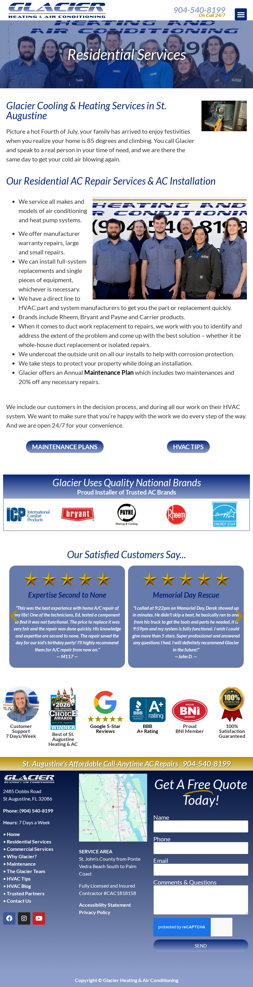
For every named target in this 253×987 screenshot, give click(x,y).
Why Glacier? (22, 856)
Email (160, 860)
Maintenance (21, 864)
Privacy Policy (94, 912)
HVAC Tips (19, 878)
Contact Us (19, 901)
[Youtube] (39, 918)
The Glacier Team (26, 871)
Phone (161, 839)
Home (13, 834)
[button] (241, 14)
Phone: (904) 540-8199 (28, 810)
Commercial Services (30, 849)
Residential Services (29, 841)
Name (161, 817)
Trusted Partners (25, 893)
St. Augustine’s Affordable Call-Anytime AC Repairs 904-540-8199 (127, 763)
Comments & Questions (185, 882)
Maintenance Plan (109, 372)
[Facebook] (9, 918)
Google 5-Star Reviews (105, 728)
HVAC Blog (19, 886)
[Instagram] (24, 918)
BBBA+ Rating (147, 728)
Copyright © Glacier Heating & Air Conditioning (126, 980)
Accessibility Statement (105, 905)
